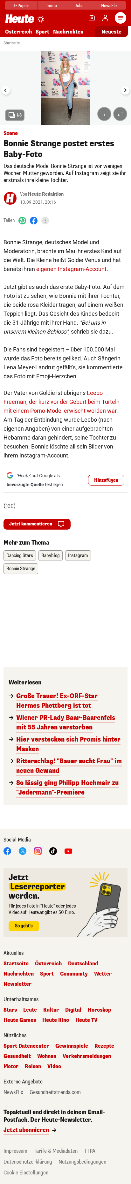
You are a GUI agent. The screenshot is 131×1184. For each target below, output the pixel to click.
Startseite (11, 43)
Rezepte (104, 1046)
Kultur (51, 1010)
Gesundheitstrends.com (55, 1092)
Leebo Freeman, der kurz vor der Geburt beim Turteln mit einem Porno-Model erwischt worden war (61, 401)
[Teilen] (45, 220)
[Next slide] (125, 90)
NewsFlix (109, 6)
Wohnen (46, 1056)
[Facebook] (34, 220)
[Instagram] (38, 850)
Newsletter (17, 984)
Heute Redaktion (46, 194)
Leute (30, 1010)
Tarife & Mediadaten (56, 1151)
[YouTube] (68, 850)
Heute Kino (55, 1020)
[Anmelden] (105, 18)
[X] (22, 850)
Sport (42, 31)
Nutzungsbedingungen (82, 1161)
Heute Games (19, 1020)
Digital (73, 1010)
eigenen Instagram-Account (71, 269)
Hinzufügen (106, 480)
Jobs (79, 6)
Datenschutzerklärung (27, 1161)
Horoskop (99, 1010)
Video (54, 1066)
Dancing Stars (19, 556)
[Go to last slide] (6, 90)
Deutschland (83, 964)
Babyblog (50, 556)
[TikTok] (53, 850)
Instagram (78, 556)
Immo (51, 6)
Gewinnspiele (71, 1046)
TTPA (89, 1151)
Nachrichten (18, 974)
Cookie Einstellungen (25, 1172)
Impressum (15, 1151)
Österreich (18, 31)
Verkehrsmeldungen (87, 1056)
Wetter (103, 974)
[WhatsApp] (22, 220)
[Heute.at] (19, 18)
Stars (10, 1010)
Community (74, 974)
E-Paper (21, 6)
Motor (10, 1066)
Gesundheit (17, 1056)
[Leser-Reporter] (92, 18)
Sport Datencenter (26, 1046)
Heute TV (86, 1020)
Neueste (111, 31)
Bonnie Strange (20, 569)
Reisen (33, 1066)
